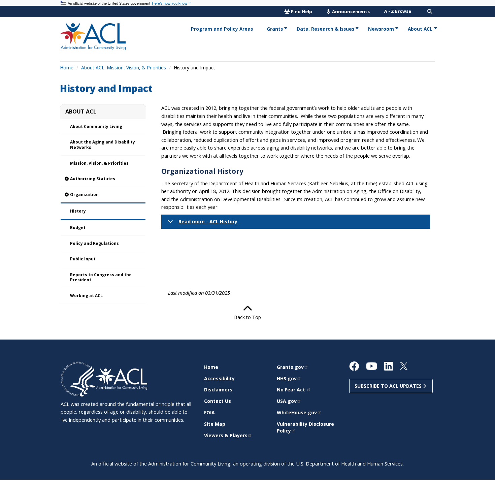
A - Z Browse (397, 11)
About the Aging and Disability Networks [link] (102, 144)
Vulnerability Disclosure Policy (305, 427)
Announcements (350, 11)
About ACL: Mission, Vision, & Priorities (123, 67)
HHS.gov (287, 378)
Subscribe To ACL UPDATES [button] (389, 386)
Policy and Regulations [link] (94, 243)
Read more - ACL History (207, 221)
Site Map (214, 424)
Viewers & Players (226, 435)
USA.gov (287, 401)
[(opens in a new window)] (78, 378)
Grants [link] (275, 29)
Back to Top (247, 317)
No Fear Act (291, 389)
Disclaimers (218, 389)
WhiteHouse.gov (297, 412)
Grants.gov (290, 367)
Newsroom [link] (381, 29)
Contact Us (217, 401)
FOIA (209, 412)
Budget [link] (78, 227)
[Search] (429, 11)
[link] (103, 179)
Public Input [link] (83, 259)
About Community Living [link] (96, 126)
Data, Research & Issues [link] (325, 29)
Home (66, 67)
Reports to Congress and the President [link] (101, 277)
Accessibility (219, 378)
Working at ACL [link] (86, 295)
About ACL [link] (420, 29)
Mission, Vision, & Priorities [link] (99, 163)
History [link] (78, 211)
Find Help (301, 11)
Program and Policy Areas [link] (222, 29)
